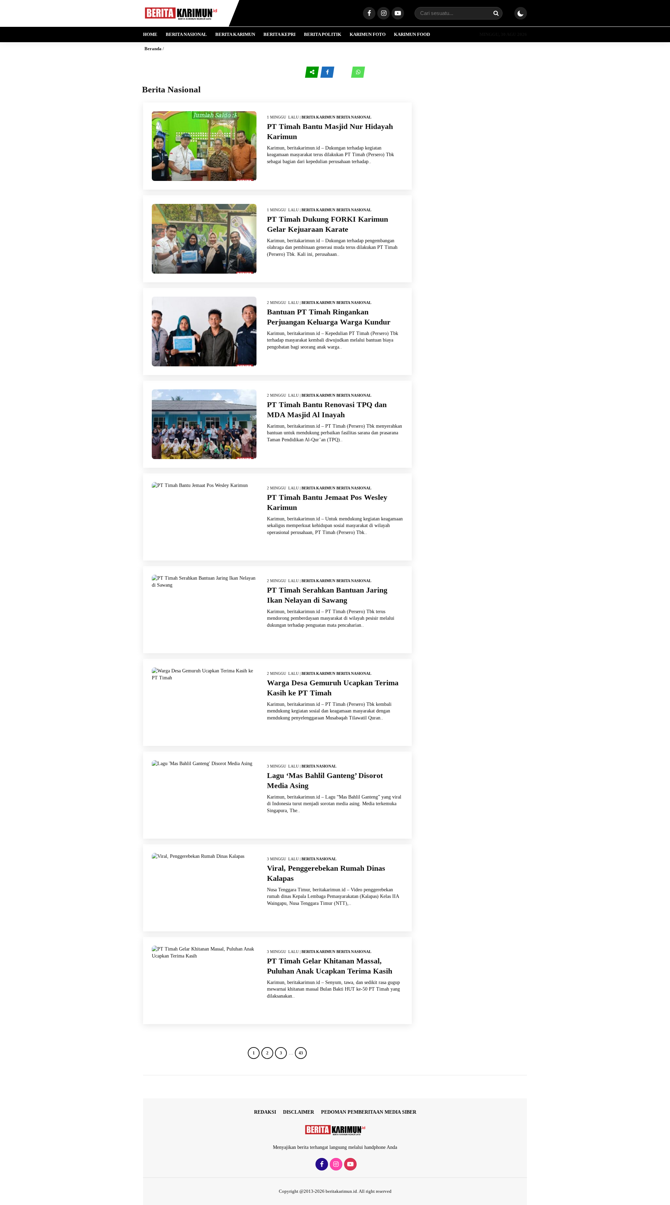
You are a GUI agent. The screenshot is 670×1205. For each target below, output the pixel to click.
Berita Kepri (279, 34)
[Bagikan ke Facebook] (328, 72)
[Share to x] (343, 72)
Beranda (153, 48)
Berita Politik (322, 34)
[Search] (496, 13)
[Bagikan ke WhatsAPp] (358, 72)
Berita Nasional (186, 34)
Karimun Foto (368, 34)
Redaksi (265, 1112)
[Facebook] (368, 13)
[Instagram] (382, 13)
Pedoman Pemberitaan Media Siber (368, 1112)
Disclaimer (298, 1112)
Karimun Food (412, 34)
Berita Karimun (235, 34)
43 (301, 1053)
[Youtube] (397, 13)
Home (150, 34)
